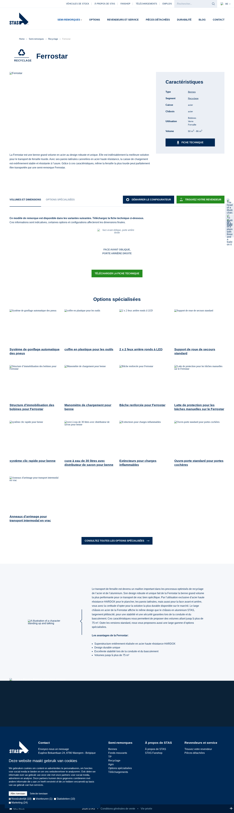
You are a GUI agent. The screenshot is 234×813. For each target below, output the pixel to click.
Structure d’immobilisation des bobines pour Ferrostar (32, 407)
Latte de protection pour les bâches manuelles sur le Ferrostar (199, 407)
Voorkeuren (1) (43, 798)
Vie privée (146, 808)
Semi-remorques (37, 39)
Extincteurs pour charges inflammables (137, 462)
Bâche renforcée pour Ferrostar (142, 405)
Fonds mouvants (117, 753)
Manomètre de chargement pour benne (87, 407)
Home (22, 39)
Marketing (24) (19, 802)
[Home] (19, 19)
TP (110, 756)
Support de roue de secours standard (194, 351)
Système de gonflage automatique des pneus (35, 351)
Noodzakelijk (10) (21, 798)
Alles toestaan (18, 793)
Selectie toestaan (39, 793)
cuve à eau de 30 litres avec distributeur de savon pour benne (88, 462)
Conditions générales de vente (118, 808)
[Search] (213, 4)
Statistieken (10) (65, 798)
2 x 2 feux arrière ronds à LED (141, 349)
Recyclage (53, 39)
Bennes (192, 92)
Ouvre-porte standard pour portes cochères (198, 462)
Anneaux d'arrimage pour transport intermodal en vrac (30, 518)
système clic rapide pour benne (33, 460)
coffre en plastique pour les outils (88, 349)
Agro (111, 764)
